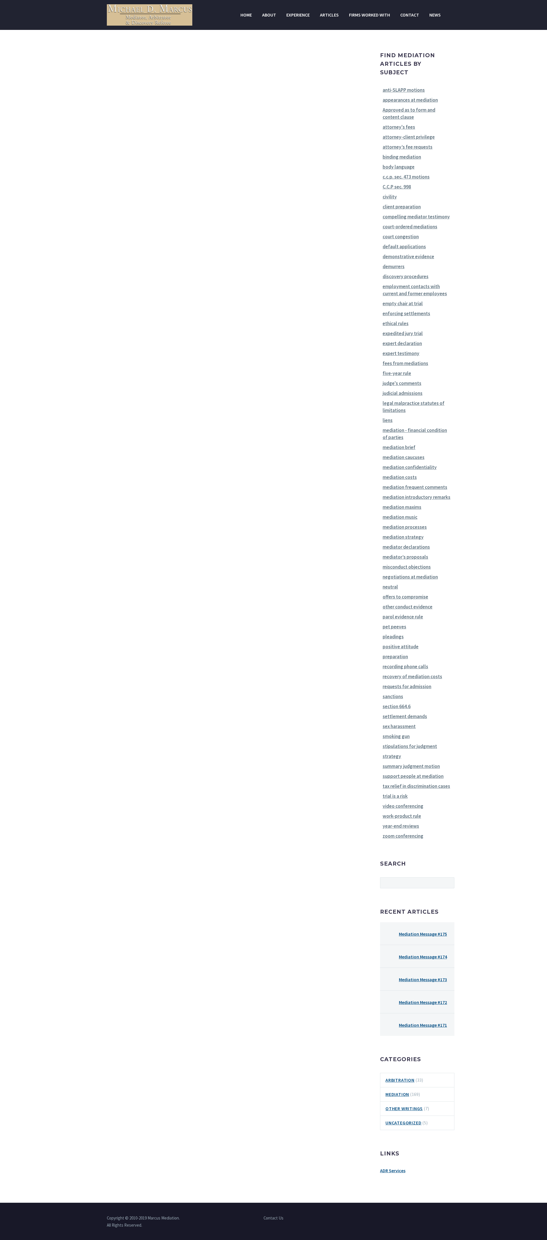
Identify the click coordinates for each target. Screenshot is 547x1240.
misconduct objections (407, 567)
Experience (298, 15)
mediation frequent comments (415, 487)
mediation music (400, 517)
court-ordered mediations (410, 227)
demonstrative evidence (408, 256)
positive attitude (401, 646)
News (435, 15)
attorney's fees (399, 127)
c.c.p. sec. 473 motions (406, 177)
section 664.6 (397, 706)
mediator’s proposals (405, 557)
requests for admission (407, 686)
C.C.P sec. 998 (397, 187)
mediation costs (400, 477)
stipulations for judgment (410, 746)
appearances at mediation (410, 100)
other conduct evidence (407, 607)
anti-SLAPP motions (404, 90)
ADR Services (392, 1170)
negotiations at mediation (410, 577)
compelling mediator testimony (416, 217)
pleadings (393, 637)
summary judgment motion (411, 766)
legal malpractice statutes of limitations (413, 406)
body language (399, 167)
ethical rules (396, 323)
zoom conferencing (403, 836)
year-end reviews (401, 826)
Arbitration (400, 1080)
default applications (404, 246)
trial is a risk (395, 796)
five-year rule (397, 373)
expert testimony (401, 353)
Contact (409, 15)
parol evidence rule (403, 617)
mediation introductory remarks (416, 497)
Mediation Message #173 (423, 979)
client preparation (402, 207)
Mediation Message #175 (423, 934)
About (269, 15)
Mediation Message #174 (423, 957)
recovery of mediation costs (412, 676)
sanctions (393, 696)
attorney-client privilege (409, 137)
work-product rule (402, 816)
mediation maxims (402, 507)
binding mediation (402, 157)
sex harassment (399, 726)
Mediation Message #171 (423, 1025)
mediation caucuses (403, 457)
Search (448, 882)
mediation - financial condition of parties (415, 433)
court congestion (401, 236)
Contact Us (273, 1218)
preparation (395, 656)
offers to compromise (405, 597)
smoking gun (396, 736)
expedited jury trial (403, 333)
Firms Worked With (369, 15)
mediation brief (399, 447)
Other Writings (404, 1108)
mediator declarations (406, 547)
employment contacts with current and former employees (415, 290)
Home (246, 15)
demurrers (394, 266)
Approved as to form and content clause (409, 113)
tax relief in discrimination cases (416, 786)
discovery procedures (405, 276)
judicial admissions (403, 393)
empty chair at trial (403, 303)
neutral (390, 587)
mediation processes (405, 527)
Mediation (397, 1094)
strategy (392, 756)
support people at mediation (413, 776)
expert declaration (402, 343)
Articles (329, 15)
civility (390, 197)
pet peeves (394, 627)
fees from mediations (405, 363)
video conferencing (403, 806)
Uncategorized (403, 1123)
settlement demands (405, 716)
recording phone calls (405, 666)
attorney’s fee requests (407, 147)
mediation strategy (403, 537)
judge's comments (402, 383)
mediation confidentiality (410, 467)
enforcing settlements (406, 313)
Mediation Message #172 (423, 1002)
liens (388, 420)
